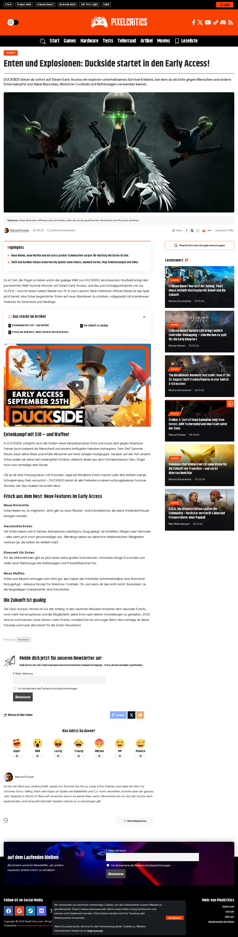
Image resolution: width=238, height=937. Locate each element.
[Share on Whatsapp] (197, 231)
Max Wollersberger (179, 523)
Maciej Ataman (177, 345)
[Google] (19, 911)
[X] (200, 22)
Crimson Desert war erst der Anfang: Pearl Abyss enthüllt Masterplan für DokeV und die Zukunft (197, 291)
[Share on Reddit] (203, 231)
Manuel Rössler (19, 230)
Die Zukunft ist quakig (96, 326)
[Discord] (223, 22)
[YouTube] (208, 22)
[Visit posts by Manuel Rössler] (6, 230)
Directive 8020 (67, 5)
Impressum (95, 930)
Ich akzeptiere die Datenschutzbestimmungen (47, 688)
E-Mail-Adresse (23, 673)
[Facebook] (193, 22)
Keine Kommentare (63, 230)
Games (10, 52)
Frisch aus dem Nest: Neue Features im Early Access (40, 332)
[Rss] (230, 22)
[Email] (140, 715)
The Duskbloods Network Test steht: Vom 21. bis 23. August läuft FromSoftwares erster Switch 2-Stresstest (199, 380)
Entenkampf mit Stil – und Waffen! (30, 325)
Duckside (23, 640)
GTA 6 (8, 5)
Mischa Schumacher (180, 301)
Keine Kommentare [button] (136, 820)
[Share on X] (192, 231)
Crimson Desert (45, 5)
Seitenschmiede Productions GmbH (37, 925)
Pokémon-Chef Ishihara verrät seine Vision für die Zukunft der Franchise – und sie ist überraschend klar (198, 469)
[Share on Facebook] (186, 231)
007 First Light (89, 5)
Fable (106, 5)
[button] (175, 918)
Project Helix (24, 5)
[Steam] (215, 22)
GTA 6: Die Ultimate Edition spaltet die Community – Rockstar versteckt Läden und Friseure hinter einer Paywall (197, 513)
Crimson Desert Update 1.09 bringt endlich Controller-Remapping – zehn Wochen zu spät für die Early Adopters (198, 335)
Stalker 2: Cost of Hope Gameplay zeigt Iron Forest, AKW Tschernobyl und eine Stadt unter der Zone (198, 424)
